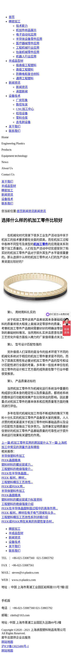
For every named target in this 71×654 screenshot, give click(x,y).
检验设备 (22, 113)
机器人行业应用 (26, 56)
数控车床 (22, 104)
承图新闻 (22, 91)
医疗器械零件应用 (27, 43)
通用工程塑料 (24, 78)
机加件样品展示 (26, 30)
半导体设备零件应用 (29, 38)
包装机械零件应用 (27, 52)
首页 (12, 17)
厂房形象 (22, 100)
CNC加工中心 (25, 109)
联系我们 (14, 130)
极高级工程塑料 (26, 65)
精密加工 (14, 21)
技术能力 (22, 25)
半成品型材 (16, 60)
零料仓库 (22, 117)
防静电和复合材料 (27, 74)
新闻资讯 (14, 82)
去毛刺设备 (23, 122)
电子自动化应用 (26, 34)
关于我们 (14, 126)
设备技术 (14, 95)
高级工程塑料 (24, 69)
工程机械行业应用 (27, 47)
